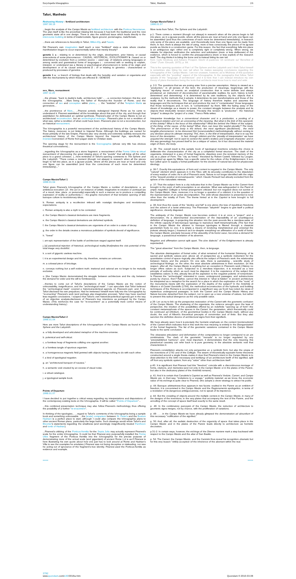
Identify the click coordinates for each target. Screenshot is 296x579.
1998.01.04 (49, 182)
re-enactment (78, 408)
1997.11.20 (49, 93)
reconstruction (64, 118)
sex (61, 103)
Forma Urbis (129, 151)
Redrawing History (53, 21)
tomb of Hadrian (56, 426)
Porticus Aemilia (80, 431)
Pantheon (140, 424)
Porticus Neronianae (134, 29)
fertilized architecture (102, 29)
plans (92, 103)
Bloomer (47, 424)
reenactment (63, 123)
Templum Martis (133, 103)
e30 (66, 576)
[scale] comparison (96, 416)
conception (75, 103)
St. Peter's (122, 416)
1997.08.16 (49, 24)
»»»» (250, 460)
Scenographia (103, 144)
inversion (47, 138)
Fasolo (110, 42)
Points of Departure (127, 401)
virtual (142, 151)
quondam (53, 576)
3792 (45, 573)
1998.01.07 (49, 393)
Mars (69, 110)
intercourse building (53, 37)
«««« (45, 460)
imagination (71, 47)
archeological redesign (93, 118)
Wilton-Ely (95, 42)
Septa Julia (104, 431)
